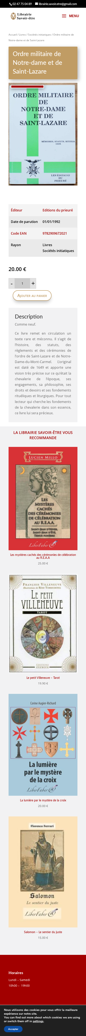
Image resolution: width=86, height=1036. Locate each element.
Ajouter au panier (32, 295)
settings (38, 1021)
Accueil (13, 34)
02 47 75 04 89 (22, 4)
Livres (22, 34)
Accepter (13, 1029)
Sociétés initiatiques (39, 34)
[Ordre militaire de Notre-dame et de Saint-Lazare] (43, 134)
